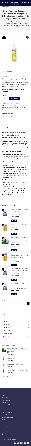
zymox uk (17, 109)
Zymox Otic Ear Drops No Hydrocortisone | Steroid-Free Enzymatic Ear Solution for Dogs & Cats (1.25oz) (20, 240)
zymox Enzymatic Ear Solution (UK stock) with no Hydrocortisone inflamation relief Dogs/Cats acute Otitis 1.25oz (20, 286)
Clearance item (7, 318)
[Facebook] (7, 116)
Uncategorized (7, 333)
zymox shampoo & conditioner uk (8, 109)
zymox (27, 105)
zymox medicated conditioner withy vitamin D (10, 107)
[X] (3, 116)
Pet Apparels (6, 324)
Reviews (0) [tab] (5, 128)
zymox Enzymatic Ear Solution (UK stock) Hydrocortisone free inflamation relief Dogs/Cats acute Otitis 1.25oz (19, 271)
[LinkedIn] (15, 116)
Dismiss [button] (15, 4)
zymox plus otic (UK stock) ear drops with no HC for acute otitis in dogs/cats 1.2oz (20, 226)
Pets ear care (7, 327)
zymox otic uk (22, 107)
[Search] (28, 303)
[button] (27, 37)
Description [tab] (5, 124)
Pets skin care (10, 103)
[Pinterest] (11, 116)
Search (3, 300)
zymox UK (17, 103)
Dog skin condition (21, 105)
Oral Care (5, 321)
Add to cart (14, 98)
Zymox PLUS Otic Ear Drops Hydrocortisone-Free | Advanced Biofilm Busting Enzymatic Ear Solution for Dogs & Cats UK (20, 256)
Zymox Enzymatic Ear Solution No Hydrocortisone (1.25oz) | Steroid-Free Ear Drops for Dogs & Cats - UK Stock (20, 212)
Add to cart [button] (14, 220)
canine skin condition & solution (10, 105)
